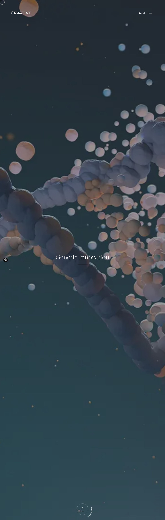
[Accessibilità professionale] (5, 260)
